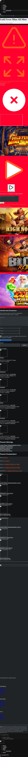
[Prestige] (3, 356)
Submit (2, 202)
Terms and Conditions (8, 738)
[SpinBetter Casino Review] (3, 502)
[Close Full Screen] (14, 113)
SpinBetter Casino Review (6, 448)
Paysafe (2, 693)
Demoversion (11, 191)
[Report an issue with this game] (14, 52)
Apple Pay (2, 691)
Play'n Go (2, 704)
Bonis (4, 7)
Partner (1, 716)
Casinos (5, 6)
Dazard (5, 457)
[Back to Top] (0, 756)
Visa (1, 690)
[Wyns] (3, 432)
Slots (4, 9)
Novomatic (2, 702)
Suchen (2, 342)
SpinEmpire (3, 371)
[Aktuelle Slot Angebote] (2, 2)
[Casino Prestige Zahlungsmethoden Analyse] (3, 481)
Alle (1, 714)
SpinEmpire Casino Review (6, 446)
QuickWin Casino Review (6, 450)
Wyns (1, 433)
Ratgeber (2, 718)
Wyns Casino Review (5, 449)
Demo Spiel (3, 235)
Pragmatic (2, 705)
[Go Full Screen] (14, 79)
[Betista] (3, 401)
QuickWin (2, 418)
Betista (1, 402)
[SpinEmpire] (3, 370)
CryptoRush (7, 461)
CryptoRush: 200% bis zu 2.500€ (11, 464)
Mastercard (2, 688)
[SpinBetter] (3, 386)
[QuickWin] (3, 417)
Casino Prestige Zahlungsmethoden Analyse (10, 445)
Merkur (2, 701)
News (4, 11)
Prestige (2, 357)
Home (4, 5)
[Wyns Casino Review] (3, 512)
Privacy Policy (6, 737)
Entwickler (8, 10)
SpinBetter (2, 387)
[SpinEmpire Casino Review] (3, 492)
